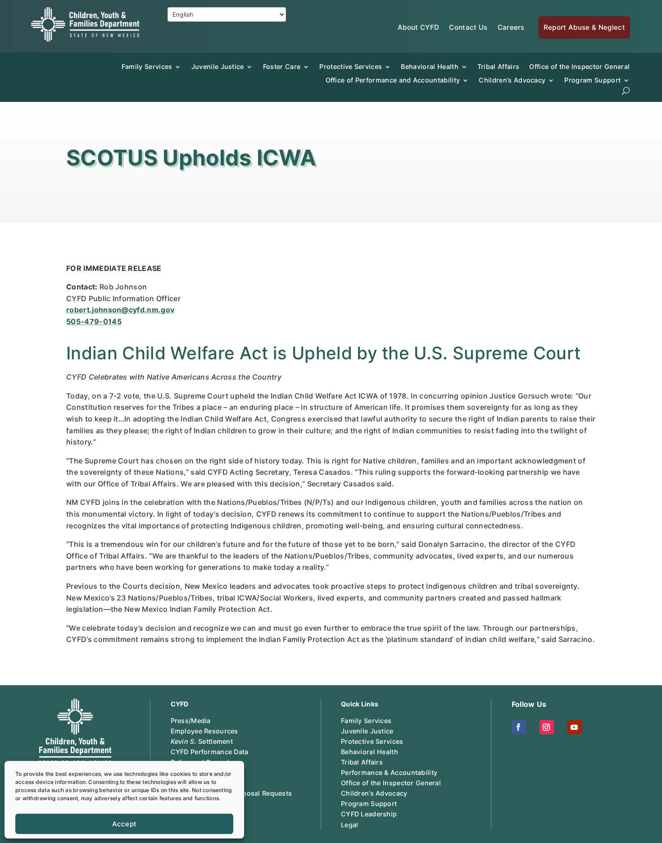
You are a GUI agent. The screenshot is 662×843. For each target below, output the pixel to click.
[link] (85, 38)
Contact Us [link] (468, 27)
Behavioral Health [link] (429, 66)
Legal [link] (349, 825)
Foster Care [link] (282, 66)
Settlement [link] (202, 741)
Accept (124, 824)
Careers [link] (511, 27)
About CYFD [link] (418, 27)
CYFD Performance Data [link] (210, 752)
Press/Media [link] (191, 720)
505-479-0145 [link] (94, 321)
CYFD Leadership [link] (369, 814)
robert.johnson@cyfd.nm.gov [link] (120, 309)
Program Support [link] (369, 803)
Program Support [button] (592, 80)
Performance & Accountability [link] (389, 772)
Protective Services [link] (350, 66)
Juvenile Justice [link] (217, 66)
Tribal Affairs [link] (498, 66)
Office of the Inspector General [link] (579, 66)
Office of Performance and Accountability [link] (393, 80)
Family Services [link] (147, 66)
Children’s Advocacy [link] (512, 80)
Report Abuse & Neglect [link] (584, 27)
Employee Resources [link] (204, 731)
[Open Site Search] (626, 91)
